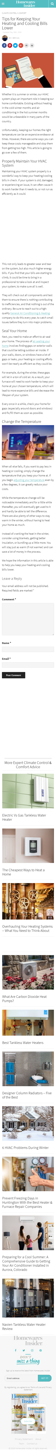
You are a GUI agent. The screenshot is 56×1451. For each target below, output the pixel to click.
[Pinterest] (40, 1350)
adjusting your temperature (29, 480)
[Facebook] (15, 1350)
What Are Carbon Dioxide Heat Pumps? (24, 998)
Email (6, 658)
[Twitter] (23, 1350)
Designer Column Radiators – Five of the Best (27, 1095)
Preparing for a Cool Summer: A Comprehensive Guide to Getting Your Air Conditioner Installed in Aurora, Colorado (26, 1263)
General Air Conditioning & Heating (30, 313)
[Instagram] (32, 1350)
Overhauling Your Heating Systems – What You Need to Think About (27, 928)
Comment (9, 599)
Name (6, 643)
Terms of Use (36, 1387)
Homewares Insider (25, 4)
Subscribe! (28, 1421)
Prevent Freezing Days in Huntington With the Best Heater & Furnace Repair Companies (27, 1202)
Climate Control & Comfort (14, 13)
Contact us (32, 1443)
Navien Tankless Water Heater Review (24, 1326)
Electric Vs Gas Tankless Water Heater (24, 817)
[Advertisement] (28, 228)
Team (21, 1443)
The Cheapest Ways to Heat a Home (23, 872)
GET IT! (44, 1378)
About (38, 1438)
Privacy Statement (24, 1438)
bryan (16, 38)
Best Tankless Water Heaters (22, 1042)
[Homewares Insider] (28, 1341)
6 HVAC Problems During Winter (25, 1147)
